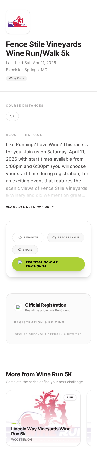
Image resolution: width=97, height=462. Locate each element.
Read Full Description (27, 207)
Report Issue (68, 237)
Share (28, 249)
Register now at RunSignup (42, 264)
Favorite (31, 237)
